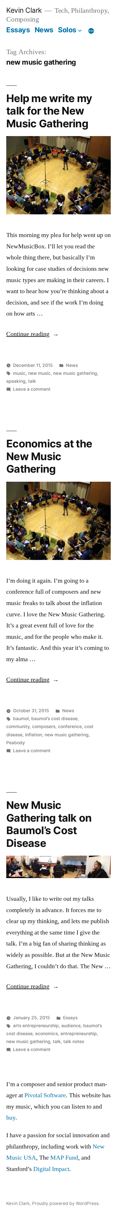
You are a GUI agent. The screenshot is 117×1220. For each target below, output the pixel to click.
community (18, 726)
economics (46, 1033)
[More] (91, 31)
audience (71, 1025)
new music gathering (75, 373)
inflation (33, 734)
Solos (67, 30)
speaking (16, 381)
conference (70, 726)
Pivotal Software (45, 1095)
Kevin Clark (24, 10)
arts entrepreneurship (36, 1025)
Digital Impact (51, 1169)
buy (10, 1118)
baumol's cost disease (54, 718)
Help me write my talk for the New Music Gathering (49, 111)
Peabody (15, 742)
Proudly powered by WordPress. (66, 1203)
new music (39, 373)
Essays (18, 30)
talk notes (73, 1041)
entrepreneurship (78, 1033)
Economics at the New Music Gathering (49, 456)
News (44, 30)
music (19, 373)
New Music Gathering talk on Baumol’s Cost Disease (48, 824)
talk (32, 381)
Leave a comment (32, 389)
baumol (21, 718)
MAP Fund (64, 1158)
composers (43, 726)
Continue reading (32, 334)
